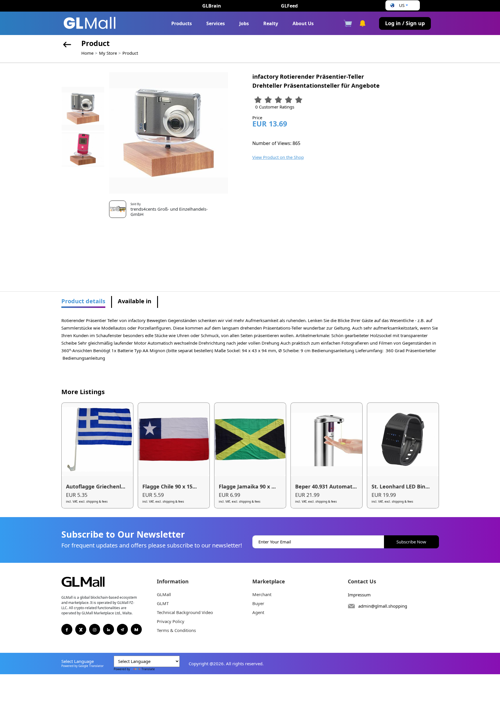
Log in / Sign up (405, 23)
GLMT (163, 603)
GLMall (164, 594)
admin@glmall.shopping (382, 606)
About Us (303, 23)
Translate (148, 669)
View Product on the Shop (278, 157)
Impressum (359, 595)
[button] (398, 5)
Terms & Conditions (176, 630)
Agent (258, 612)
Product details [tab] (83, 301)
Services (215, 23)
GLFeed (289, 6)
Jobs (244, 23)
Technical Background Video (185, 612)
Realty (270, 23)
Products (181, 23)
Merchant (261, 594)
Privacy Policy (170, 621)
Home (87, 53)
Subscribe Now (411, 542)
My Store (108, 53)
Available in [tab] (134, 301)
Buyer (258, 603)
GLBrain (211, 6)
